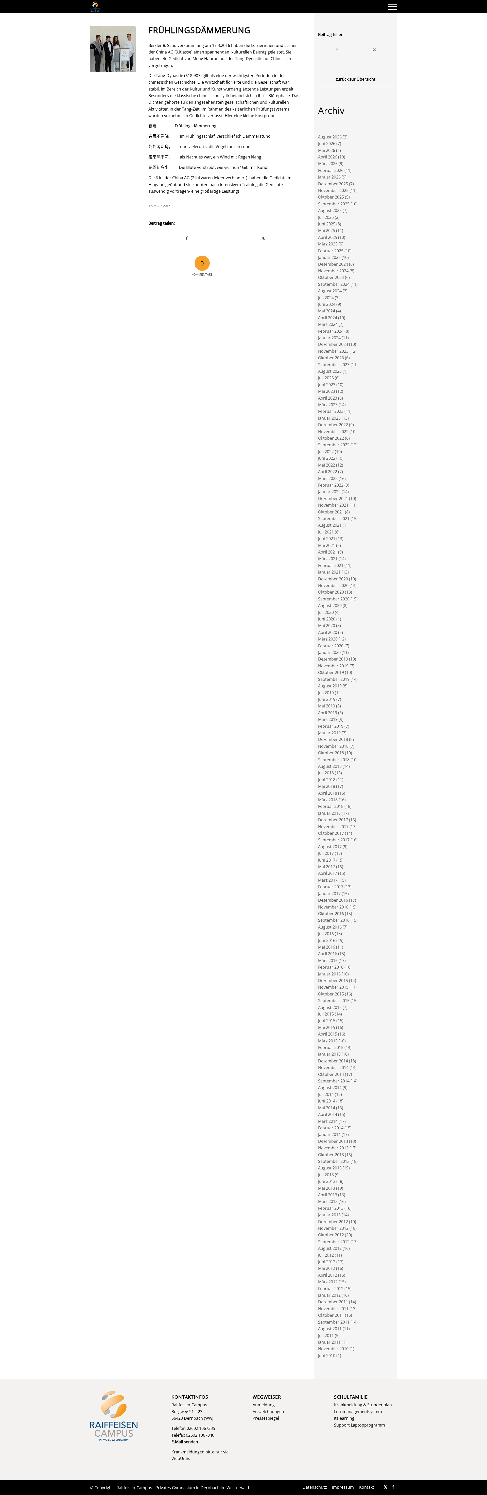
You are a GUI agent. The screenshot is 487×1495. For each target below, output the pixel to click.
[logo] (95, 6)
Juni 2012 (326, 1262)
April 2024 (327, 318)
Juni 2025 (326, 224)
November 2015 (333, 987)
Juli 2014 (326, 1094)
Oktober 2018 (331, 753)
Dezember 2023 (333, 344)
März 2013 (328, 1201)
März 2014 (328, 1121)
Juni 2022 (326, 458)
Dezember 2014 (333, 1061)
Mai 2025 (326, 230)
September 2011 (334, 1322)
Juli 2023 (326, 378)
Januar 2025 (329, 257)
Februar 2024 (330, 331)
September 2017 (334, 840)
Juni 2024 (326, 304)
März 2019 (328, 719)
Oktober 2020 (331, 592)
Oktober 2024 (331, 277)
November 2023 (333, 351)
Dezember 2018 (333, 739)
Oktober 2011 (331, 1315)
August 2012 (330, 1248)
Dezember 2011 (333, 1302)
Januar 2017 (329, 893)
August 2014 (330, 1087)
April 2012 (327, 1275)
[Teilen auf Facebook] (187, 238)
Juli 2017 (326, 853)
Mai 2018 (326, 786)
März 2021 (328, 558)
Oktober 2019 (331, 672)
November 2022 (333, 431)
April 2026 (327, 157)
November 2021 (333, 505)
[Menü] (391, 6)
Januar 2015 (329, 1054)
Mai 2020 (326, 625)
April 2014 (327, 1114)
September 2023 (334, 364)
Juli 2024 (326, 297)
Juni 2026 (326, 143)
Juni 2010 (326, 1355)
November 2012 (333, 1228)
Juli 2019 (326, 693)
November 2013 (333, 1148)
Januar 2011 (329, 1342)
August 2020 (330, 605)
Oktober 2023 (331, 358)
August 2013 (330, 1168)
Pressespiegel (266, 1418)
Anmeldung (264, 1405)
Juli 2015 (326, 1014)
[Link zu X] (385, 1487)
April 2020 (327, 632)
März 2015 (328, 1041)
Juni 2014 (326, 1101)
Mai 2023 (326, 391)
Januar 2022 (329, 491)
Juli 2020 (326, 612)
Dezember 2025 (333, 184)
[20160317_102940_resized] (113, 49)
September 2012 (334, 1241)
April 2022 (327, 471)
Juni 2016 (326, 940)
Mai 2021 (326, 545)
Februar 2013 (330, 1208)
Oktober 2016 (331, 913)
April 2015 (327, 1034)
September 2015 (334, 1000)
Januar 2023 (329, 418)
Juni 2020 (326, 619)
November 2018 (333, 746)
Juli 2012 (326, 1255)
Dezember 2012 (333, 1221)
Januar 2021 (329, 572)
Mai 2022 (326, 465)
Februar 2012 (330, 1288)
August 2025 (330, 210)
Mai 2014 (326, 1108)
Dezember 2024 (333, 264)
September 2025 (334, 204)
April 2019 (327, 713)
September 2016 (334, 920)
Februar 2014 (330, 1128)
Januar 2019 (329, 733)
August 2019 (330, 686)
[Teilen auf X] (263, 238)
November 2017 (333, 826)
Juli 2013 (326, 1175)
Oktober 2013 (331, 1155)
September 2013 (334, 1161)
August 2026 (330, 137)
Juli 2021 (326, 532)
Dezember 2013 (333, 1141)
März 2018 (328, 800)
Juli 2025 (326, 217)
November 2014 (333, 1067)
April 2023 (327, 398)
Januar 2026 (329, 177)
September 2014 (334, 1081)
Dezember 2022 (333, 425)
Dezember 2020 (333, 579)
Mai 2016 (326, 947)
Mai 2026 (326, 150)
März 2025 (328, 244)
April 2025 (327, 237)
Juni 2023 (326, 384)
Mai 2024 (326, 311)
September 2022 (334, 445)
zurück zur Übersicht (355, 79)
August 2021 (330, 525)
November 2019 (333, 666)
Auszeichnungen (268, 1411)
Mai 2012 (326, 1268)
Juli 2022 (326, 451)
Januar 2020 (329, 652)
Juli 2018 (326, 773)
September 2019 (334, 679)
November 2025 (333, 190)
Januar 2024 (329, 338)
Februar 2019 (330, 726)
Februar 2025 (330, 251)
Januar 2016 (329, 974)
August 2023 (330, 371)
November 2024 (333, 271)
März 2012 (328, 1282)
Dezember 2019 (333, 659)
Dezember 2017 (333, 820)
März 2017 (328, 880)
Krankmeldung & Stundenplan (363, 1405)
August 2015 (330, 1007)
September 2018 (334, 759)
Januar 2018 (329, 813)
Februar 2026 (330, 170)
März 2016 (328, 960)
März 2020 (328, 639)
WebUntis (180, 1458)
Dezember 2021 (333, 498)
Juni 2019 (326, 699)
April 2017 (327, 873)
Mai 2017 (326, 866)
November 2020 (333, 585)
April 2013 (327, 1195)
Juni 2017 (326, 860)
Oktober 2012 (331, 1235)
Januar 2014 (329, 1134)
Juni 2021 (326, 538)
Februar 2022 (330, 485)
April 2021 (327, 552)
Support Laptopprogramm (359, 1425)
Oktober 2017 (331, 833)
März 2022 (328, 478)
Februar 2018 (330, 806)
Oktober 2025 (331, 197)
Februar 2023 (330, 411)
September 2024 (334, 284)
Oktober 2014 (331, 1074)
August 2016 (330, 927)
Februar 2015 (330, 1047)
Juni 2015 (326, 1020)
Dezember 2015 (333, 980)
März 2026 (328, 163)
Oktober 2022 (331, 438)
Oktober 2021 (331, 512)
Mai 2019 (326, 706)
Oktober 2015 (331, 994)
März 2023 (328, 404)
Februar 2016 (330, 967)
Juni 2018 (326, 779)
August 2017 (330, 846)
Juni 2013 (326, 1181)
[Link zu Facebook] (393, 1487)
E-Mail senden (184, 1442)
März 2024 (328, 324)
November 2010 (333, 1348)
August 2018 (330, 766)
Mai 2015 (326, 1027)
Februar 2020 (330, 646)
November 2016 (333, 907)
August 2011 (330, 1328)
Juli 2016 (326, 933)
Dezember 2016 (333, 900)
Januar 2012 (329, 1295)
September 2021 (334, 518)
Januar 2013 (329, 1215)
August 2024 (330, 291)
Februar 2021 (330, 565)
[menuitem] (391, 6)
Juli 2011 (326, 1335)
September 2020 (334, 599)
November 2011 (333, 1308)
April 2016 (327, 953)
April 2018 (327, 793)
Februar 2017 (330, 886)
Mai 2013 (326, 1188)
